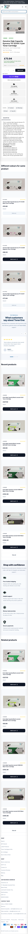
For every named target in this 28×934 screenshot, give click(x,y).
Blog (2, 875)
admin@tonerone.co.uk (16, 908)
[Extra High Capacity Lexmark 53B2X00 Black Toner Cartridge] (14, 472)
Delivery (3, 872)
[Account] (22, 6)
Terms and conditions (5, 919)
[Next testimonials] (25, 333)
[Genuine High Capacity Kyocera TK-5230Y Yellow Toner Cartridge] (14, 277)
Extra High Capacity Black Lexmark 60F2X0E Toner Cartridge (11, 444)
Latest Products (5, 846)
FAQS (7, 921)
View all (14, 555)
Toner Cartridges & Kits (6, 849)
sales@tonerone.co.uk (14, 911)
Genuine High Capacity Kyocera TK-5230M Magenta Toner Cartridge (14, 248)
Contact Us (4, 867)
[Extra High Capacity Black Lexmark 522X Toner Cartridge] (14, 380)
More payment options (14, 80)
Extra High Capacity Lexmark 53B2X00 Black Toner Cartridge (13, 490)
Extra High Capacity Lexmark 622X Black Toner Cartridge (13, 536)
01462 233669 (8, 904)
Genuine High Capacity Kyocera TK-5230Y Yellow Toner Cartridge (13, 294)
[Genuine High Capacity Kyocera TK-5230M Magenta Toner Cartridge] (14, 230)
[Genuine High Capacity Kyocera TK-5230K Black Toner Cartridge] (14, 185)
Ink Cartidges (4, 852)
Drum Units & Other (6, 854)
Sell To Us (3, 864)
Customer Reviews (5, 870)
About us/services (5, 862)
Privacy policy (14, 919)
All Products (4, 844)
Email (6, 111)
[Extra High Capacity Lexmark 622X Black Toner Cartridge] (14, 518)
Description (6, 117)
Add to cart (20, 70)
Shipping (3, 921)
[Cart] (25, 6)
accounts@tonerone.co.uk (19, 913)
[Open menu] (2, 6)
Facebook (11, 107)
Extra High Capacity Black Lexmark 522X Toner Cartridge (13, 398)
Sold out (14, 213)
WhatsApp (20, 107)
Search (3, 841)
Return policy (21, 919)
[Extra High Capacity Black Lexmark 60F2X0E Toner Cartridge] (14, 426)
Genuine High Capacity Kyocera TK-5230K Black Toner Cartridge (13, 202)
